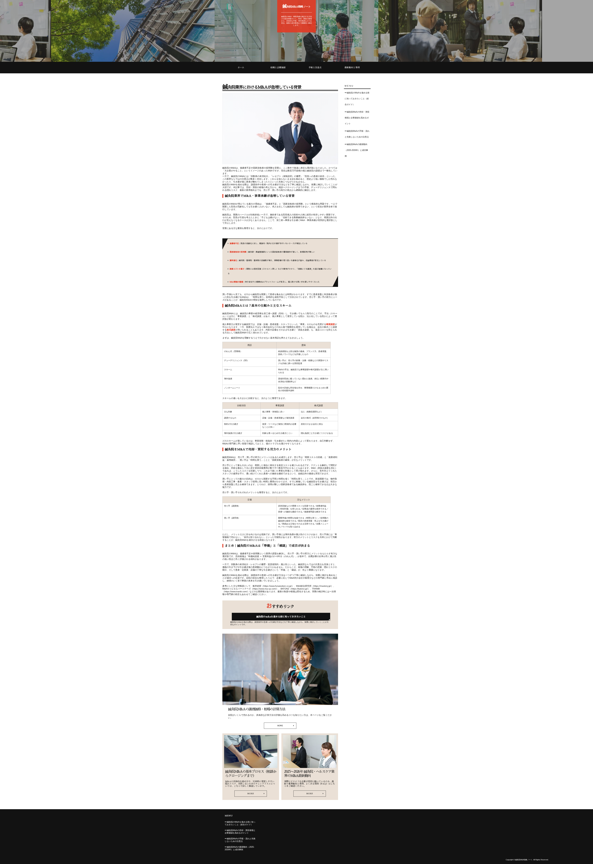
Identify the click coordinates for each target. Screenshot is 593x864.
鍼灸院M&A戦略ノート (296, 6)
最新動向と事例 (352, 67)
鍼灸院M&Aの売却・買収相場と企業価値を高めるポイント (357, 118)
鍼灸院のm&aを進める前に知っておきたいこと (281, 616)
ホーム (241, 67)
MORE (280, 726)
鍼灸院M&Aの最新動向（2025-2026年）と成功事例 (356, 150)
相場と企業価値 (278, 67)
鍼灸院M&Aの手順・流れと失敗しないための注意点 (357, 134)
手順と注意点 (315, 67)
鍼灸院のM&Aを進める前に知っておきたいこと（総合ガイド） (357, 99)
